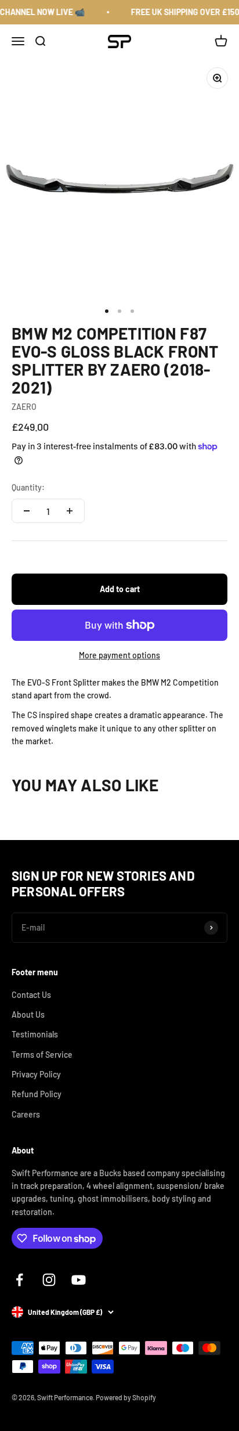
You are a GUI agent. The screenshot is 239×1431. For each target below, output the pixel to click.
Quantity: (28, 487)
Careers (26, 1114)
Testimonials (35, 1034)
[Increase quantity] (69, 510)
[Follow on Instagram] (49, 1280)
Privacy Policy (36, 1074)
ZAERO (24, 407)
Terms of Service (42, 1054)
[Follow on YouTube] (78, 1280)
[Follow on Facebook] (19, 1280)
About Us (28, 1014)
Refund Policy (36, 1094)
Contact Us (31, 995)
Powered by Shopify (126, 1397)
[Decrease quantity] (26, 510)
